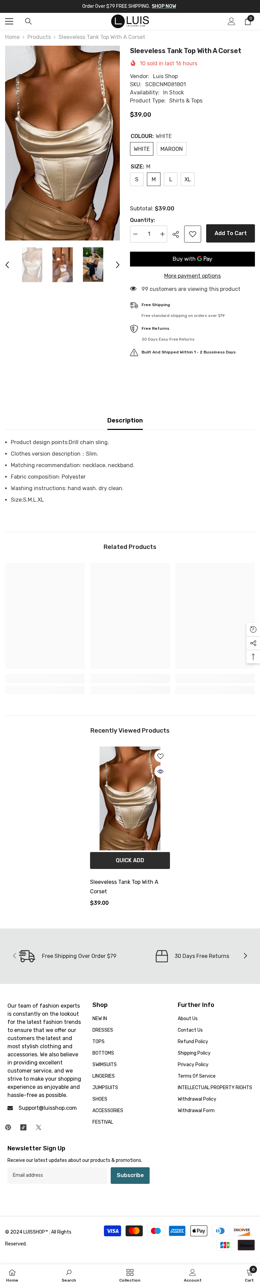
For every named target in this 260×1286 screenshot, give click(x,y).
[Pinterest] (8, 1127)
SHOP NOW (164, 6)
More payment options (192, 276)
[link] (45, 678)
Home (12, 37)
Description (125, 420)
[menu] (9, 21)
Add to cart (231, 233)
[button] (7, 265)
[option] (62, 143)
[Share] (178, 234)
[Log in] (231, 21)
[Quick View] (160, 771)
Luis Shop (165, 76)
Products (39, 37)
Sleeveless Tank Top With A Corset (124, 887)
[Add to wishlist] (192, 234)
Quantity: (142, 220)
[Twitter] (39, 1127)
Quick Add (130, 860)
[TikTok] (23, 1127)
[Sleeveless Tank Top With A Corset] (130, 798)
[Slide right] (245, 956)
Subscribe (130, 1175)
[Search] (28, 21)
